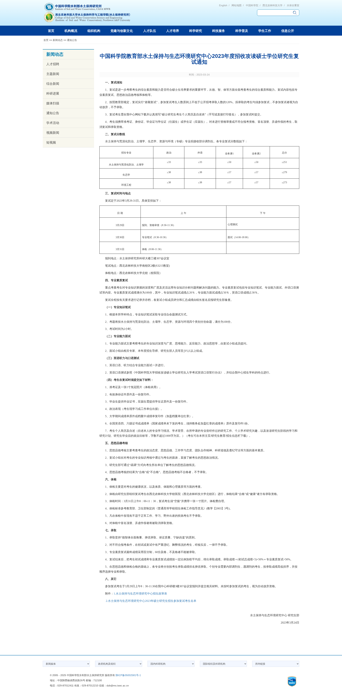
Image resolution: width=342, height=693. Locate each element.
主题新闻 (52, 74)
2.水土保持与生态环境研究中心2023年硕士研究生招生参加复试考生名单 (151, 600)
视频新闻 (52, 132)
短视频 (51, 142)
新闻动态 (58, 40)
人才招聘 (52, 64)
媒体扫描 (52, 103)
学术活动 (52, 123)
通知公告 (72, 40)
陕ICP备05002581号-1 (128, 675)
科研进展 (52, 93)
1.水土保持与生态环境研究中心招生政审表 (140, 593)
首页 (45, 40)
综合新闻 (52, 83)
